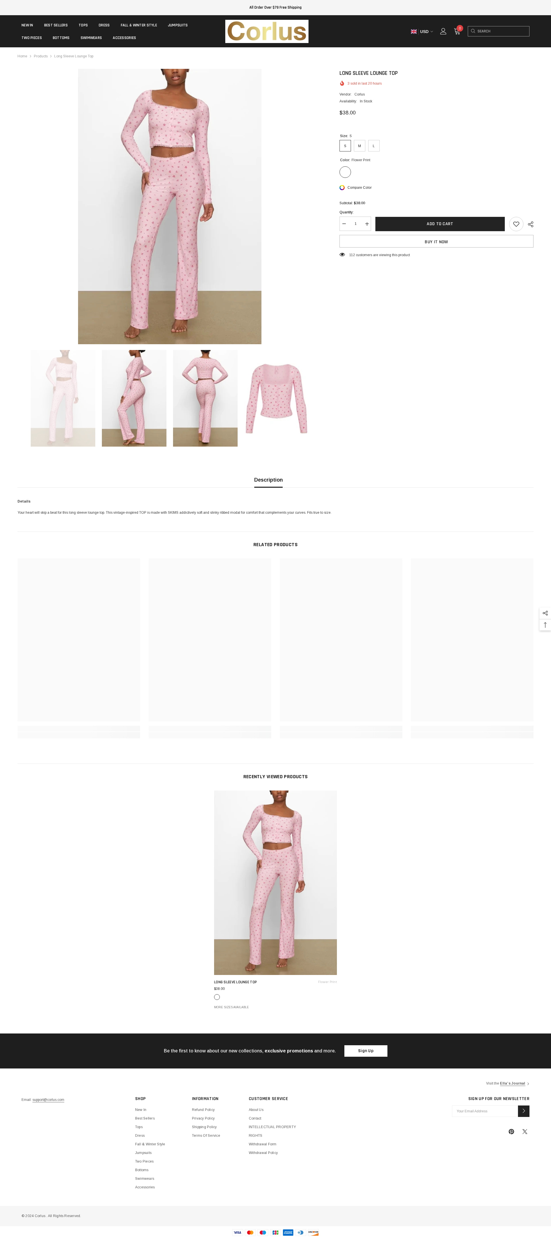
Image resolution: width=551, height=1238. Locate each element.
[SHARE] (528, 224)
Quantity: (346, 213)
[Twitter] (524, 1131)
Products (41, 56)
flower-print (217, 997)
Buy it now (436, 242)
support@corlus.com (48, 1100)
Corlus (359, 94)
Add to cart (440, 224)
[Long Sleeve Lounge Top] (275, 883)
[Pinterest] (511, 1131)
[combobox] (503, 31)
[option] (170, 206)
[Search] (473, 31)
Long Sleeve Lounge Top (275, 982)
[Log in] (443, 31)
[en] (414, 31)
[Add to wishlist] (516, 224)
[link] (79, 728)
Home (22, 56)
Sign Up (365, 1051)
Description (268, 480)
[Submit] (523, 1111)
